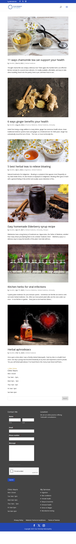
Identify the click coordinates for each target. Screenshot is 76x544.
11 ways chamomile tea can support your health (36, 60)
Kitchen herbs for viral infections (27, 286)
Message (13, 443)
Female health (46, 499)
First (10, 422)
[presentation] (24, 471)
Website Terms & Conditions (36, 520)
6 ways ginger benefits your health (28, 121)
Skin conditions (46, 495)
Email (11, 427)
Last (23, 422)
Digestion (28, 170)
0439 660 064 (13, 1)
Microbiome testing (48, 511)
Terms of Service (54, 520)
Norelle (12, 63)
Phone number (15, 435)
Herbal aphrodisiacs (19, 349)
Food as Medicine (31, 125)
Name (12, 416)
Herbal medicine (30, 63)
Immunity (52, 125)
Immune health (46, 505)
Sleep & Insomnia (47, 502)
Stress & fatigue (47, 508)
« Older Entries (12, 368)
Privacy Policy (18, 520)
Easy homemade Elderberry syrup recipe (31, 226)
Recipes (45, 230)
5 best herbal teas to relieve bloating (29, 166)
